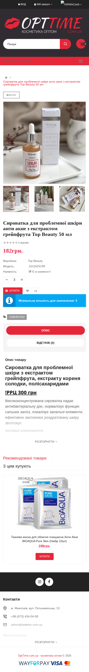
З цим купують (17, 466)
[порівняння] (49, 504)
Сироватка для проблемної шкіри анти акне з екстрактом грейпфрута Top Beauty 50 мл (41, 83)
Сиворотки (17, 317)
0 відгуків (23, 242)
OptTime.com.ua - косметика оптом (40, 655)
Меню (12, 95)
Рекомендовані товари (24, 458)
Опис (45, 330)
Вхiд (23, 4)
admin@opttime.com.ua (26, 624)
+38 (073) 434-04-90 (24, 616)
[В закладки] (39, 504)
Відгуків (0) (45, 342)
